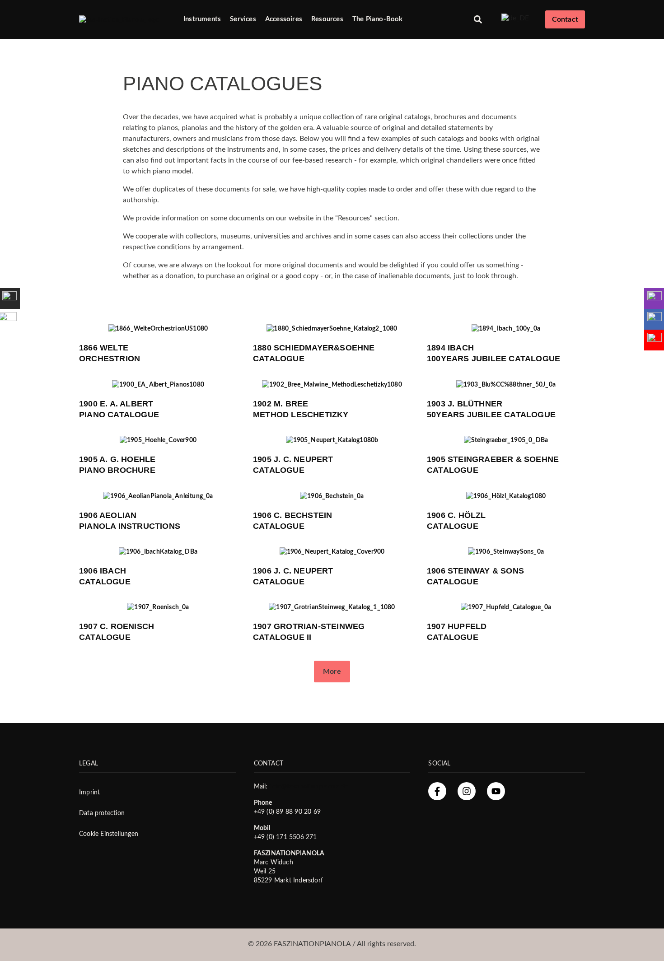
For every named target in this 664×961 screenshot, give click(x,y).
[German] (515, 18)
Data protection (102, 813)
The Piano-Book (377, 19)
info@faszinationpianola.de (309, 787)
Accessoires (283, 19)
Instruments (202, 19)
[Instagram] (467, 791)
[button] (478, 19)
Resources (327, 19)
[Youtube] (496, 791)
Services (243, 19)
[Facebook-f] (437, 791)
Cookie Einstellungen (108, 834)
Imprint (89, 792)
